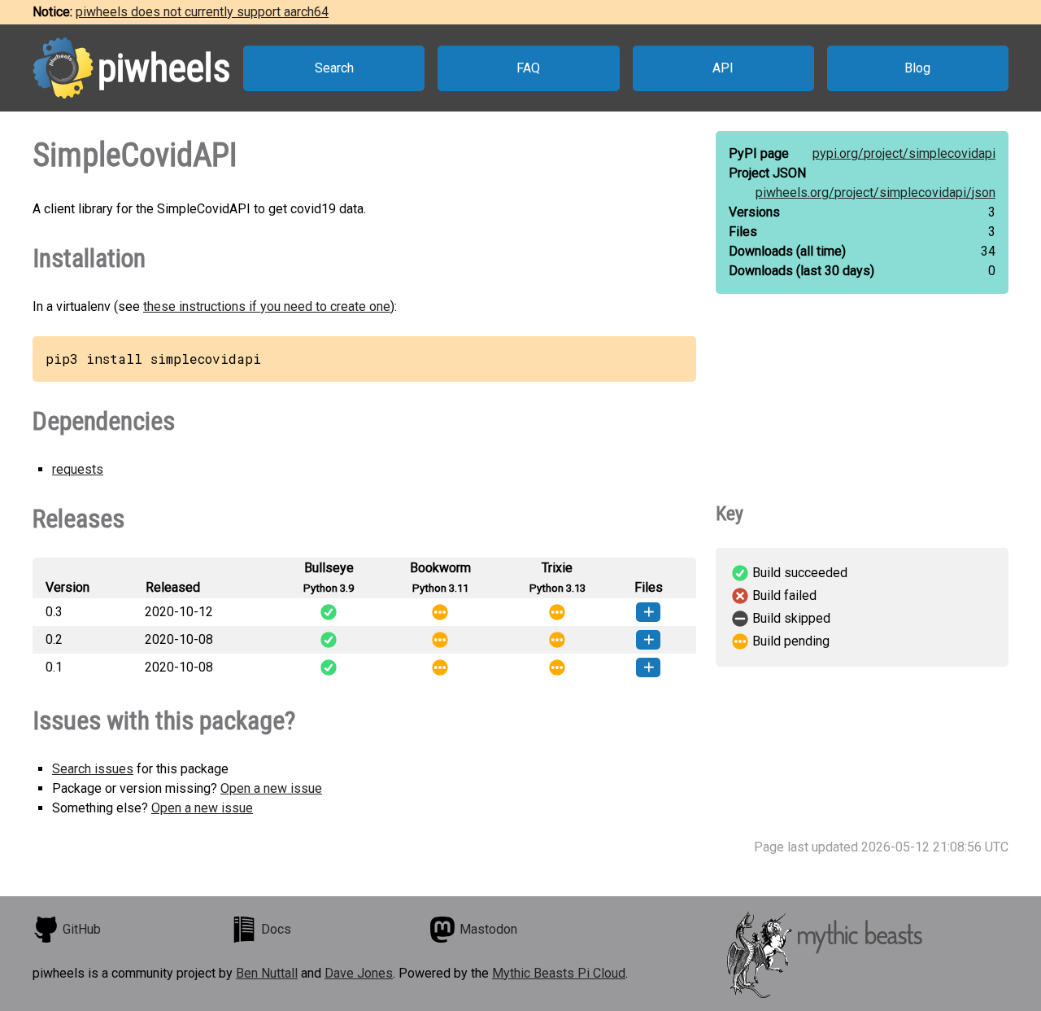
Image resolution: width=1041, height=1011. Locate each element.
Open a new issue (271, 788)
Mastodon (488, 929)
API (723, 68)
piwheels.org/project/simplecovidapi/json (875, 192)
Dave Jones (358, 973)
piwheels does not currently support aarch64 (202, 12)
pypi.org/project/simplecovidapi (903, 153)
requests (77, 469)
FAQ (528, 68)
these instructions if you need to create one (266, 306)
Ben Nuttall (267, 973)
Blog (917, 68)
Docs (276, 929)
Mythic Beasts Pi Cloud (558, 973)
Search (334, 68)
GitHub (82, 929)
